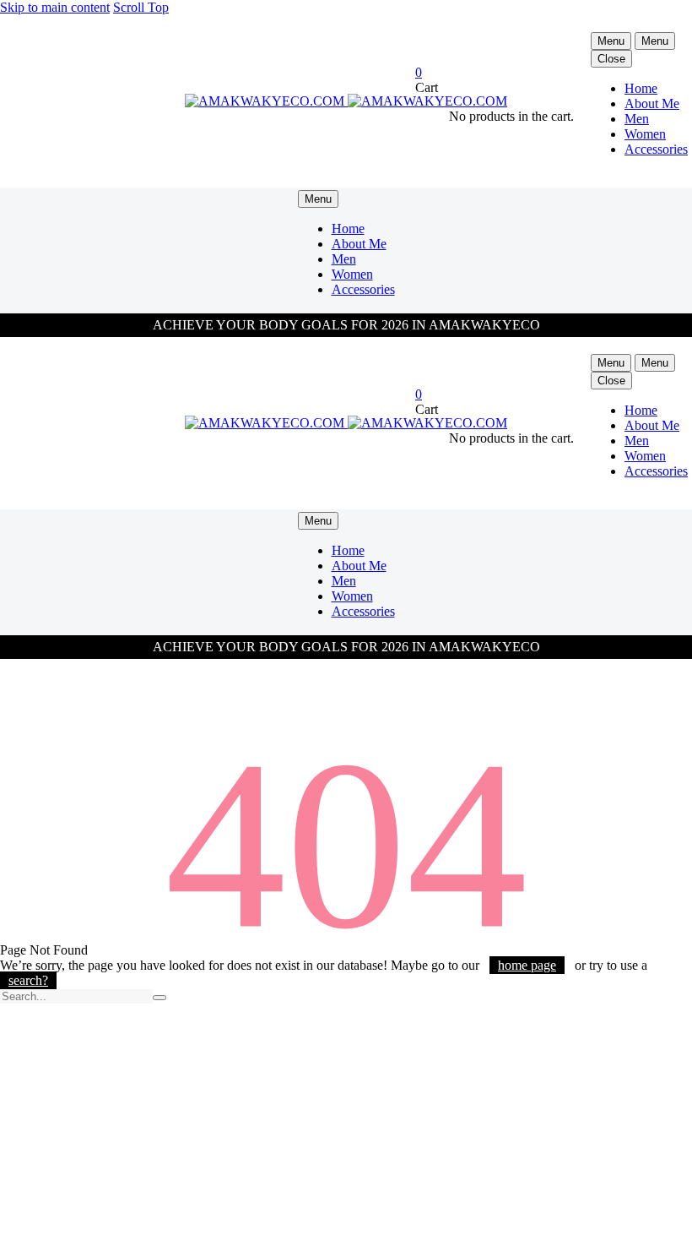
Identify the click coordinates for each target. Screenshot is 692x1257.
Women (645, 134)
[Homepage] (346, 101)
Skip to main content (55, 7)
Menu (610, 41)
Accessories (656, 149)
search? (28, 980)
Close (611, 58)
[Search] (159, 997)
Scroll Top (141, 7)
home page (527, 965)
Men (636, 119)
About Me (651, 103)
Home (640, 88)
